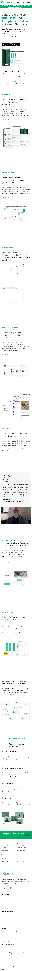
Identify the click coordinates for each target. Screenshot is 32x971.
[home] (6, 2)
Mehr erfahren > (6, 277)
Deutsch (6, 969)
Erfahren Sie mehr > (7, 354)
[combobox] (6, 969)
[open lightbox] (16, 515)
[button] (18, 2)
